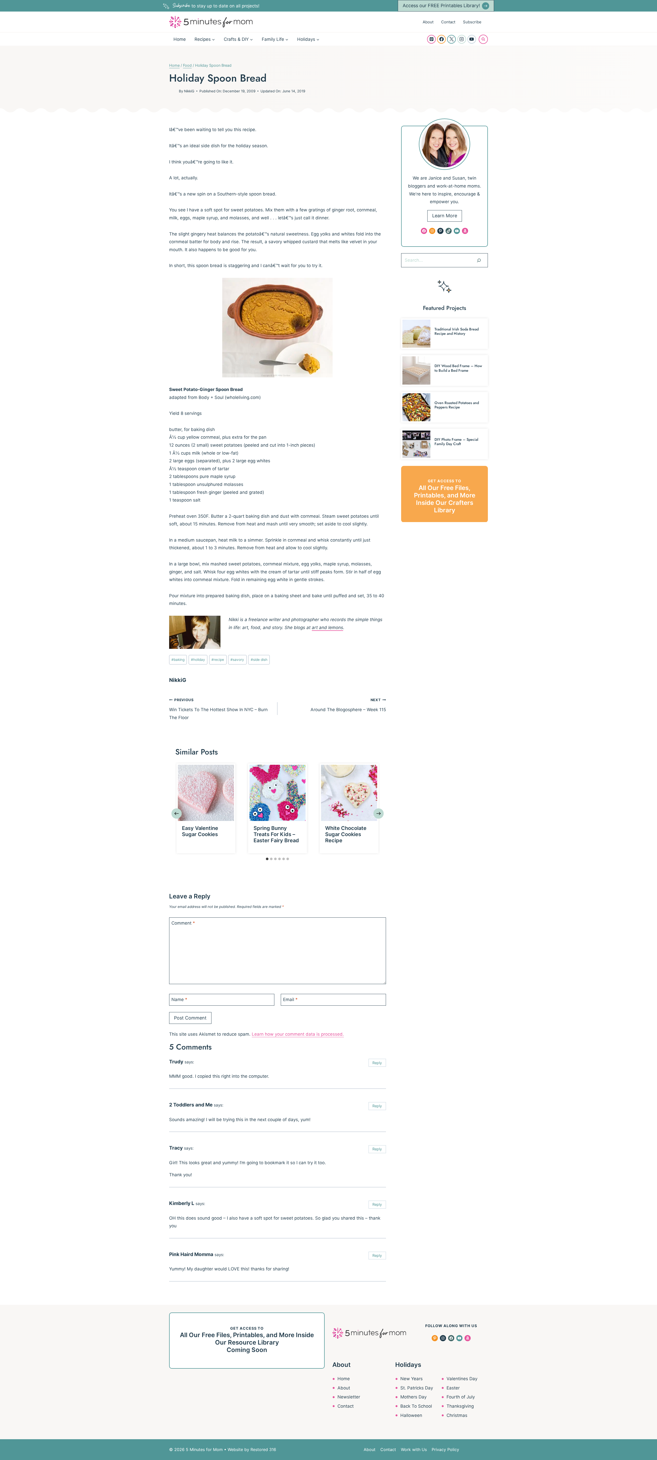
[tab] (267, 859)
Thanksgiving (460, 1406)
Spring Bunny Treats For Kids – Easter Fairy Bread (276, 834)
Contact (448, 21)
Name (179, 999)
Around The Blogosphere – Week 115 (348, 705)
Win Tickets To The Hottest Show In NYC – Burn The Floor (218, 709)
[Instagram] (461, 39)
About (428, 21)
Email (290, 999)
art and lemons (327, 627)
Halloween (411, 1415)
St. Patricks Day (416, 1387)
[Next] (378, 813)
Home (179, 39)
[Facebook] (441, 39)
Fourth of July (461, 1396)
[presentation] (206, 793)
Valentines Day (462, 1378)
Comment (183, 923)
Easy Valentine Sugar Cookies (200, 831)
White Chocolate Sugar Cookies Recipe (345, 834)
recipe (217, 660)
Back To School (416, 1406)
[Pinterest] (431, 39)
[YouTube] (471, 39)
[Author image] (173, 91)
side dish (259, 660)
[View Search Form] (483, 39)
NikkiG (189, 91)
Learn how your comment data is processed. (298, 1034)
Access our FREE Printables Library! (441, 5)
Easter (453, 1387)
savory (237, 660)
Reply (377, 1063)
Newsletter (348, 1396)
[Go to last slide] (176, 813)
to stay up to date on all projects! (216, 5)
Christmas (457, 1415)
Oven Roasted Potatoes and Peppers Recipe (456, 405)
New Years (411, 1378)
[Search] (479, 260)
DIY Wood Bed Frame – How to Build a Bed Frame (458, 368)
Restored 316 (263, 1449)
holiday (198, 660)
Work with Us (414, 1449)
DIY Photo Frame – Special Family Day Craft (456, 441)
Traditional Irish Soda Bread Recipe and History (456, 331)
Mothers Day (413, 1396)
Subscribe (472, 21)
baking (178, 660)
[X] (451, 39)
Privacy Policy (445, 1449)
